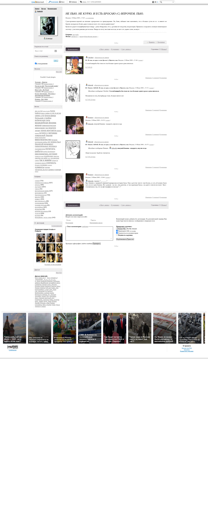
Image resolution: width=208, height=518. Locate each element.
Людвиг (37, 303)
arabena (37, 283)
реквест (37, 199)
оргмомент (48, 144)
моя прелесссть (40, 201)
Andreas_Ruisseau (53, 281)
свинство (56, 156)
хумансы (39, 167)
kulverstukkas (39, 290)
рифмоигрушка (39, 156)
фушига (37, 165)
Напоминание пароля (96, 223)
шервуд (51, 170)
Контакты (187, 349)
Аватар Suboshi (48, 26)
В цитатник (163, 78)
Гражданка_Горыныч (42, 300)
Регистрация (54, 2)
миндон (37, 197)
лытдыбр (38, 187)
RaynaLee (38, 295)
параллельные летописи (46, 146)
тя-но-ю (37, 213)
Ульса (58, 305)
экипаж (58, 170)
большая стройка (43, 118)
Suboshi (36, 12)
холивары (43, 165)
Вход (62, 2)
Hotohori (43, 288)
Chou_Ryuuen (52, 284)
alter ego (37, 111)
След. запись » (126, 49)
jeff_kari (48, 288)
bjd (41, 111)
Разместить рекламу (186, 351)
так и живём (45, 160)
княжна (37, 133)
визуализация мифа (42, 191)
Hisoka (37, 288)
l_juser (46, 290)
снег (49, 158)
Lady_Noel (52, 290)
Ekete (42, 286)
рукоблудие (48, 156)
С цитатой (155, 78)
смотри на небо (41, 158)
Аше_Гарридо (40, 298)
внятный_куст (49, 298)
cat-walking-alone (54, 283)
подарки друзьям (41, 205)
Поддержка (153, 2)
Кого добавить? (52, 278)
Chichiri (44, 284)
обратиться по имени (102, 57)
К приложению (57, 226)
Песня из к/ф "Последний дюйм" (46, 86)
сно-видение (55, 158)
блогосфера (50, 115)
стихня (37, 181)
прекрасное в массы (42, 183)
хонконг (50, 165)
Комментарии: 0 (49, 84)
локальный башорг (44, 135)
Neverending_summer (42, 293)
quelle (52, 293)
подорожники (39, 203)
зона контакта (48, 130)
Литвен (54, 301)
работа (39, 151)
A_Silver (37, 281)
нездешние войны (41, 142)
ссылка (140, 60)
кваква (58, 131)
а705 (42, 116)
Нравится (152, 42)
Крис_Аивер (39, 301)
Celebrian (38, 284)
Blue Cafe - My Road (42, 90)
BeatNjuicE (44, 283)
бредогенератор (40, 195)
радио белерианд (49, 151)
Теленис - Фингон (41, 82)
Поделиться (161, 42)
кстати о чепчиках (48, 133)
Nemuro (50, 291)
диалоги (52, 128)
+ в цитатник (89, 18)
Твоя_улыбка (46, 305)
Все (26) (59, 72)
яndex (36, 171)
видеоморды (39, 193)
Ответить (148, 78)
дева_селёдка (54, 300)
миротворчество (43, 139)
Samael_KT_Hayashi (49, 295)
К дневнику (115, 49)
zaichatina (52, 296)
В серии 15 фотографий (53, 264)
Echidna (37, 286)
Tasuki (44, 296)
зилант (38, 131)
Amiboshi (44, 281)
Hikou (58, 286)
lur (46, 291)
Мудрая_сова (44, 303)
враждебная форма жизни (88, 36)
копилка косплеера (41, 211)
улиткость (51, 163)
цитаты (37, 185)
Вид (156, 2)
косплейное (39, 207)
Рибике (52, 303)
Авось (84, 2)
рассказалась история (46, 154)
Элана (43, 306)
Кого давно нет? (40, 278)
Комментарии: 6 (49, 87)
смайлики (85, 226)
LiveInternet (38, 2)
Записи (37, 8)
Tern (47, 296)
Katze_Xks (54, 288)
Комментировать (73, 49)
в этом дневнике (42, 64)
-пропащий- (39, 279)
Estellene (48, 286)
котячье (37, 215)
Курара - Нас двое (41, 99)
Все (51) (59, 273)
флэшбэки (38, 209)
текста (37, 189)
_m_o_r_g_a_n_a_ (49, 279)
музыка (54, 140)
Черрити (38, 306)
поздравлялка (40, 149)
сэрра (37, 160)
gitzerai (53, 286)
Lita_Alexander (40, 291)
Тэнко (53, 305)
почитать (50, 148)
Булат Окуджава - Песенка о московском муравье (45, 94)
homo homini (46, 111)
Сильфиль (38, 305)
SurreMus (38, 296)
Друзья (43, 8)
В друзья (49, 38)
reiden (47, 113)
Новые (164, 49)
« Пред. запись (104, 49)
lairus (43, 113)
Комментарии (52, 8)
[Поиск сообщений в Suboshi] (56, 61)
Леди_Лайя (47, 301)
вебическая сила (42, 120)
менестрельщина (40, 137)
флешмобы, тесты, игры (43, 217)
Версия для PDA (187, 348)
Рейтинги (74, 2)
